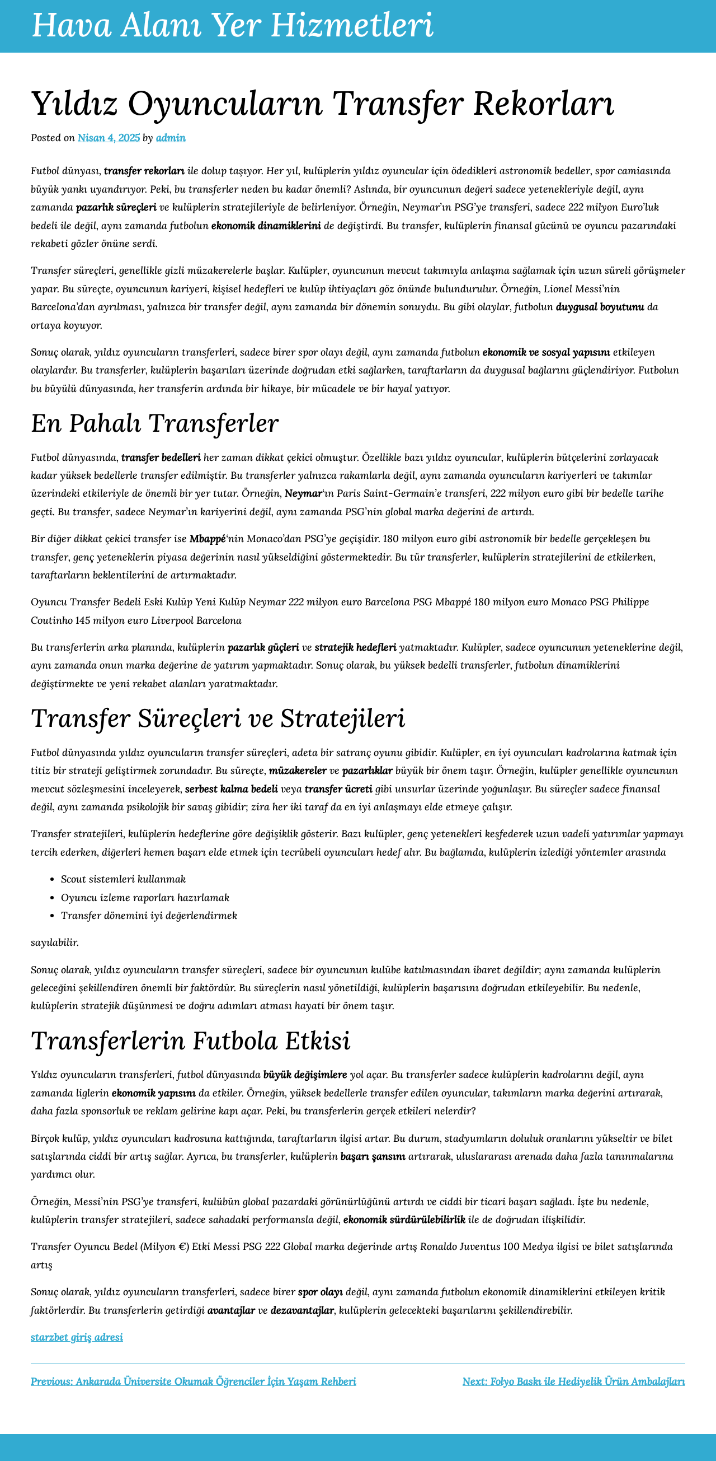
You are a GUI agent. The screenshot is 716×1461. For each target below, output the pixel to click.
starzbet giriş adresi (77, 1337)
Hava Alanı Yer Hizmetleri (232, 24)
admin (171, 137)
